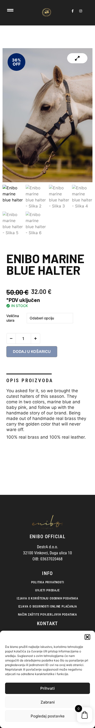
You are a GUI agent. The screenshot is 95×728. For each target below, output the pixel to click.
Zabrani (48, 702)
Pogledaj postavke (48, 716)
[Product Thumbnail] (77, 58)
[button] (87, 637)
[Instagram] (81, 11)
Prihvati (47, 688)
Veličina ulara (12, 318)
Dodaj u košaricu (32, 351)
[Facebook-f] (72, 11)
